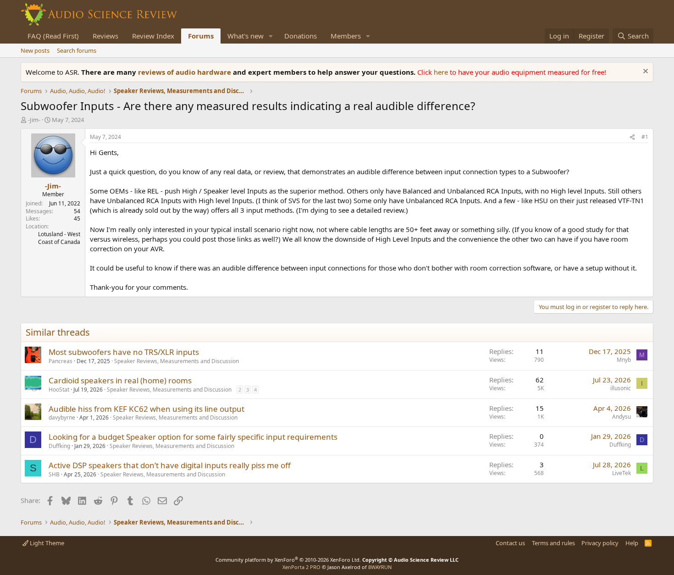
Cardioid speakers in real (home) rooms (120, 380)
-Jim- (34, 120)
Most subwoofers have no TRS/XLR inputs (124, 352)
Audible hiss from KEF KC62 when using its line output (146, 409)
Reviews (105, 35)
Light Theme (46, 543)
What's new (245, 35)
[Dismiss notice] (644, 72)
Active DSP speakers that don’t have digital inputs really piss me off (170, 465)
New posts (35, 50)
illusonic (620, 388)
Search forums (76, 50)
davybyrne (62, 417)
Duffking (59, 446)
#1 (644, 137)
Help (631, 543)
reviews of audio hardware (185, 72)
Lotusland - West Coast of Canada (59, 238)
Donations (300, 35)
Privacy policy (600, 543)
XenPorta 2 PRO (301, 567)
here (442, 72)
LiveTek (621, 473)
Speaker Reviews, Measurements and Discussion (176, 361)
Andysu (621, 416)
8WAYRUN (380, 567)
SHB (54, 474)
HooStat (59, 389)
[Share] (632, 137)
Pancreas (60, 361)
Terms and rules (553, 543)
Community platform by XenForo (288, 559)
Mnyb (624, 360)
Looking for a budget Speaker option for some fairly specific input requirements (193, 436)
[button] (271, 36)
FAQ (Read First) (53, 35)
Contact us (510, 543)
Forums (201, 35)
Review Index (153, 35)
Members (346, 35)
